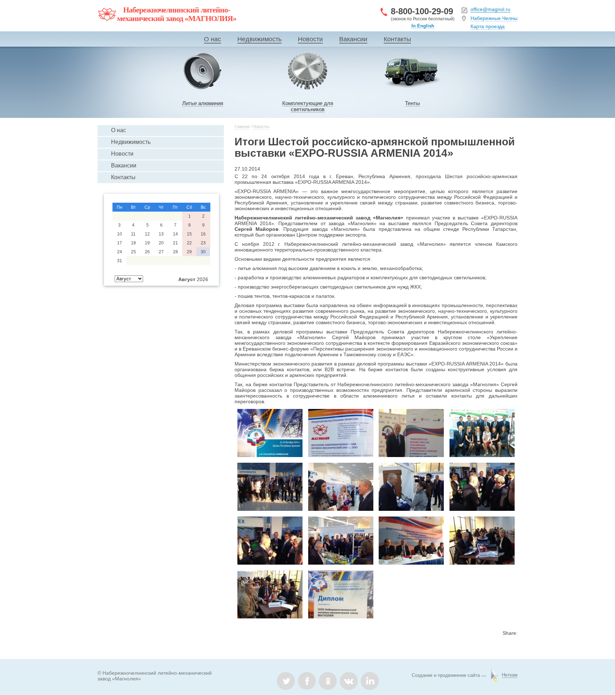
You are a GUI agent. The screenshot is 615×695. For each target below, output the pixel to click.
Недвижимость (259, 39)
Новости (310, 39)
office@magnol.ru (490, 9)
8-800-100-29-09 (422, 11)
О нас (212, 39)
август (186, 279)
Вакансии (353, 39)
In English (422, 25)
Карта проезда (488, 26)
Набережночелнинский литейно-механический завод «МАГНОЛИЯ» (176, 14)
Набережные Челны (494, 18)
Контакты (397, 39)
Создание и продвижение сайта (446, 675)
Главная (242, 126)
